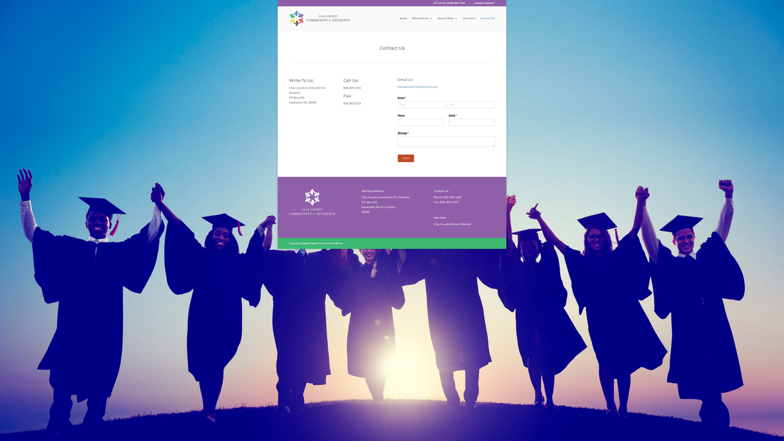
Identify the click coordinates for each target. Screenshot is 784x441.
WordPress (337, 243)
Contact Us (488, 18)
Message (408, 133)
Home (403, 18)
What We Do (420, 18)
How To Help (446, 18)
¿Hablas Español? (484, 3)
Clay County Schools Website (452, 224)
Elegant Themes (310, 243)
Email (457, 115)
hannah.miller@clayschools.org (417, 86)
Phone (401, 115)
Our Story (469, 18)
